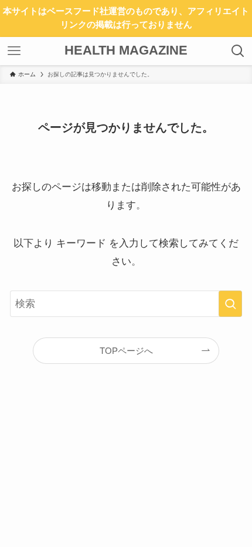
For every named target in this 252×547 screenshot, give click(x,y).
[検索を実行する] (230, 303)
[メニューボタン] (14, 51)
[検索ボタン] (238, 51)
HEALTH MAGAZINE (126, 51)
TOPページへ (126, 351)
